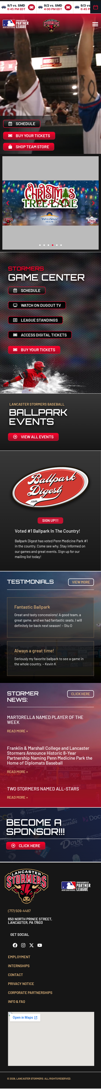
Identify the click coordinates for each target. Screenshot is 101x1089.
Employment (19, 957)
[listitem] (18, 7)
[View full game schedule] (95, 7)
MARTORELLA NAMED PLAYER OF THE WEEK (45, 719)
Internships (19, 966)
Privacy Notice (21, 983)
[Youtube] (39, 945)
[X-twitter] (31, 945)
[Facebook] (15, 945)
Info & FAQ (16, 1001)
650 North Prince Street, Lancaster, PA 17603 (30, 921)
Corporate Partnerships (30, 992)
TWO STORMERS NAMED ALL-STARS (43, 788)
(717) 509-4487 (19, 911)
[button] (95, 24)
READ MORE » (17, 731)
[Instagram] (23, 945)
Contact (15, 975)
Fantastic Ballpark (32, 607)
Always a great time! (34, 650)
